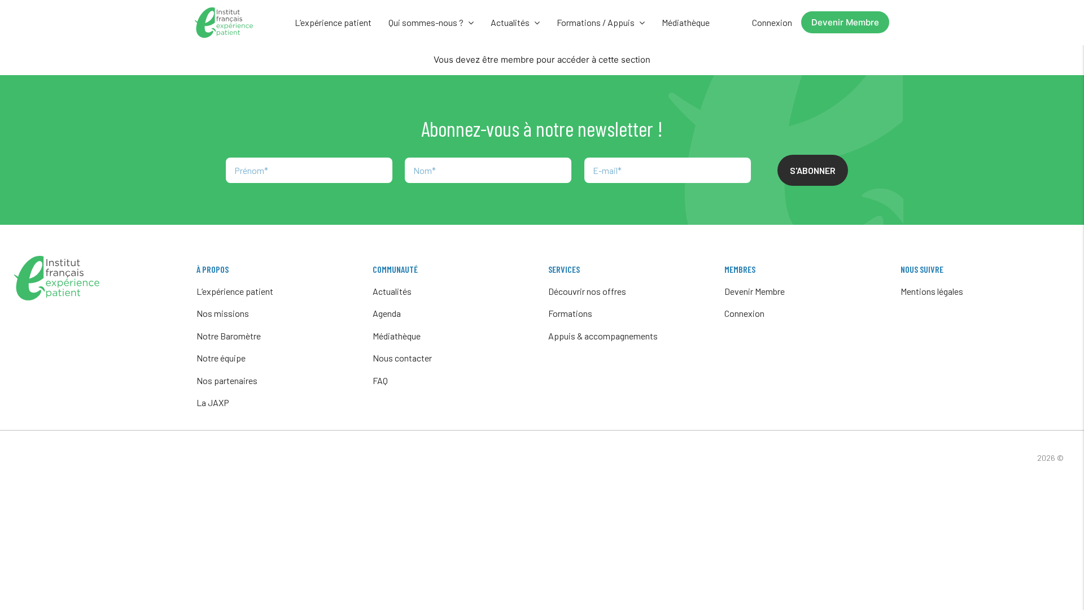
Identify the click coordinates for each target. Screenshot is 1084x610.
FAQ (380, 380)
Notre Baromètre (228, 335)
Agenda (387, 313)
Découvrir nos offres (587, 291)
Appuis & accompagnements (603, 335)
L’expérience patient (333, 22)
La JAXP (212, 402)
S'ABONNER (813, 170)
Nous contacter (402, 357)
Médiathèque (686, 22)
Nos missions (222, 313)
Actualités (392, 291)
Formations (570, 313)
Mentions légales (932, 291)
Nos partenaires (226, 380)
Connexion (772, 22)
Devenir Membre (845, 22)
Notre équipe (221, 357)
